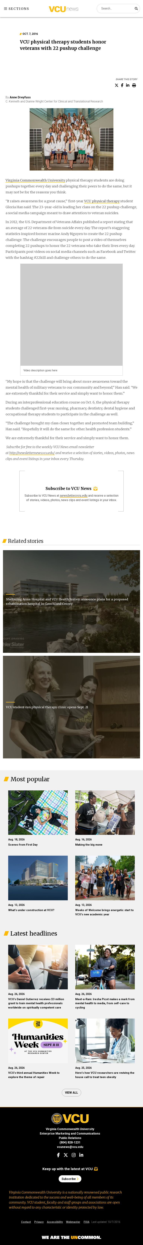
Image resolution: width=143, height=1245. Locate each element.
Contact (26, 1221)
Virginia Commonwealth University (35, 180)
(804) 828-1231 (70, 1142)
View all (71, 1092)
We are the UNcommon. (71, 1237)
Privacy (39, 1221)
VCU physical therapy (102, 201)
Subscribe (69, 1179)
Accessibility (55, 1221)
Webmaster (73, 1221)
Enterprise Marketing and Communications (70, 1133)
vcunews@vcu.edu (70, 1147)
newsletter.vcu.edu (74, 495)
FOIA (86, 1221)
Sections (18, 9)
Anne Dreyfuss (20, 97)
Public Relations (70, 1138)
